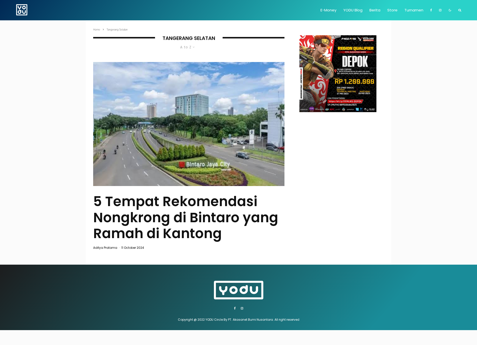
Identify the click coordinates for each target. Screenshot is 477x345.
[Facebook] (431, 10)
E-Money (328, 10)
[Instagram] (440, 10)
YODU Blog (352, 10)
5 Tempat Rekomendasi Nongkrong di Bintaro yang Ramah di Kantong (185, 217)
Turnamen (413, 10)
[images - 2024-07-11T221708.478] (188, 124)
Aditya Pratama (105, 248)
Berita (374, 10)
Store (392, 10)
